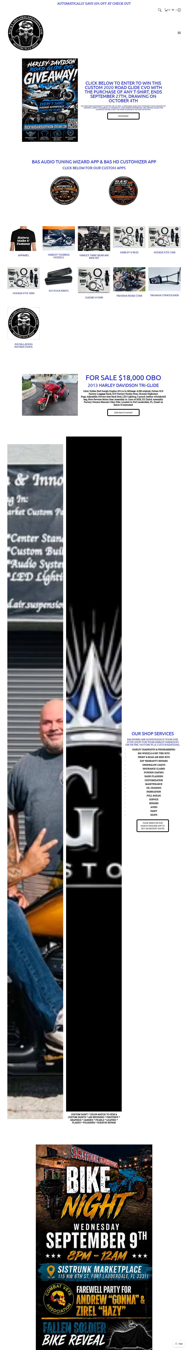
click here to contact (123, 412)
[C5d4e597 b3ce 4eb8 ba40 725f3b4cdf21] (123, 191)
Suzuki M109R (94, 297)
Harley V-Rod (129, 252)
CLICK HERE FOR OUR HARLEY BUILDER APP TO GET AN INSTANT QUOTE (153, 826)
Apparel (23, 255)
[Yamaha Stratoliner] (164, 279)
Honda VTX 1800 (23, 293)
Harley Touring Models (59, 256)
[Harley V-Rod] (129, 237)
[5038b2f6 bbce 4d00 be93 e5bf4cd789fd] (65, 191)
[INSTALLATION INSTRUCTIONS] (23, 323)
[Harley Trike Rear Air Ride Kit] (94, 238)
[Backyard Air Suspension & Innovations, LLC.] (25, 33)
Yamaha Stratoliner (164, 295)
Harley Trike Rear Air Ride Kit (94, 256)
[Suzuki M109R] (94, 280)
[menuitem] (169, 10)
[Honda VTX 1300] (164, 237)
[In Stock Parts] (59, 276)
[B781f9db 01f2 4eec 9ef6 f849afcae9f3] (50, 100)
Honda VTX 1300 (164, 252)
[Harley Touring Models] (59, 238)
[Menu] (179, 33)
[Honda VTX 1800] (23, 278)
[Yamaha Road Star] (129, 279)
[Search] (159, 10)
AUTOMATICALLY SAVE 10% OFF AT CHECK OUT (94, 3)
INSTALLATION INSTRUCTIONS (23, 345)
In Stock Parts (59, 290)
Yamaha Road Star (129, 295)
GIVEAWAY (123, 116)
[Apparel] (23, 238)
